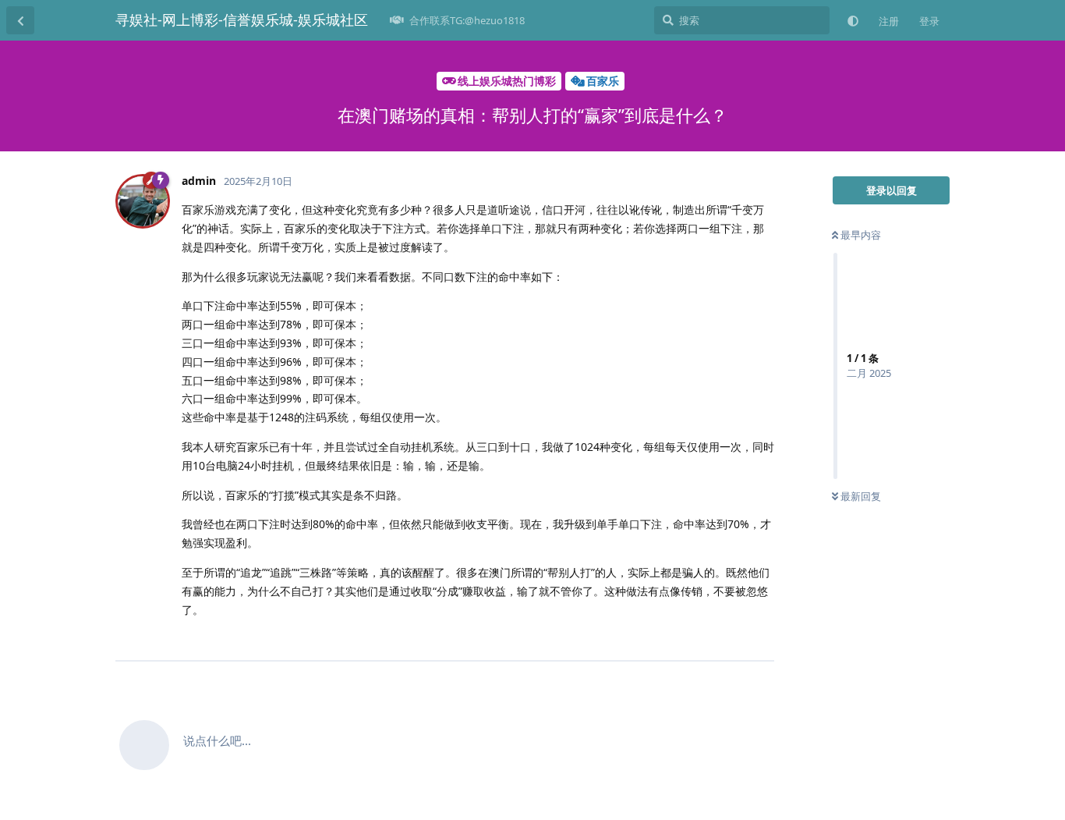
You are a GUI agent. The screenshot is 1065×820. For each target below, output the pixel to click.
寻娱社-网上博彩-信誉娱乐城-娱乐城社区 (241, 19)
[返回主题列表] (20, 20)
